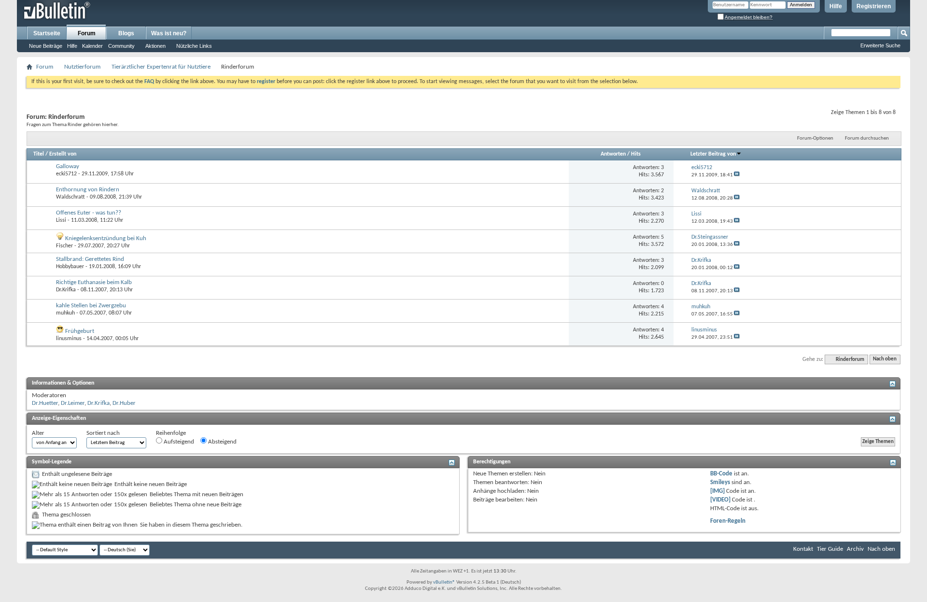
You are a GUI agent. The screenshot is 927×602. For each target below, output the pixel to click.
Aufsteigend (178, 442)
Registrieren (874, 6)
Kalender (92, 46)
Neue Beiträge (45, 46)
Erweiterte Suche (880, 45)
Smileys (720, 482)
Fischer (64, 246)
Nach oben (885, 359)
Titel (38, 154)
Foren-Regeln (727, 521)
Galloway (67, 166)
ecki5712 (66, 174)
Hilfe (835, 6)
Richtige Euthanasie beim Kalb (94, 282)
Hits (636, 154)
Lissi (61, 220)
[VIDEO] (720, 500)
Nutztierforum (82, 67)
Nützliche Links (194, 46)
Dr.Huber (124, 403)
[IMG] (717, 491)
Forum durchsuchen (867, 138)
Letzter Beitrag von (713, 154)
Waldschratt (70, 197)
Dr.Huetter (45, 403)
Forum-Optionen (815, 138)
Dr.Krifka (66, 290)
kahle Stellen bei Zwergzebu (91, 305)
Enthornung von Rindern (87, 189)
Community (121, 46)
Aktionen (155, 46)
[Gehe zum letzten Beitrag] (737, 175)
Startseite (46, 33)
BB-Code (721, 474)
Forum (87, 33)
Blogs (126, 33)
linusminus (69, 339)
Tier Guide (830, 549)
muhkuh (65, 313)
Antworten (613, 154)
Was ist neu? (168, 33)
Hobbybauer (70, 267)
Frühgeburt (79, 331)
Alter (38, 433)
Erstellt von (62, 154)
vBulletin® (444, 582)
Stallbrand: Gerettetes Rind (90, 259)
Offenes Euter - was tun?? (88, 213)
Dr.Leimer (72, 403)
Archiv (855, 549)
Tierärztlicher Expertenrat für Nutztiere (161, 67)
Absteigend (222, 442)
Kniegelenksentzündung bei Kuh (105, 238)
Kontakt (803, 549)
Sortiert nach (103, 433)
